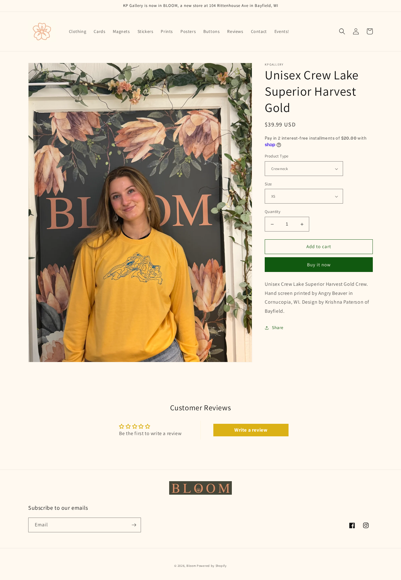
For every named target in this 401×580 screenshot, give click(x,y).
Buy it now (319, 265)
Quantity (272, 212)
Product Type (277, 156)
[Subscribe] (134, 525)
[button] (342, 31)
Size (268, 184)
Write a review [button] (250, 430)
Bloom (191, 566)
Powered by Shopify (212, 566)
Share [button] (278, 327)
